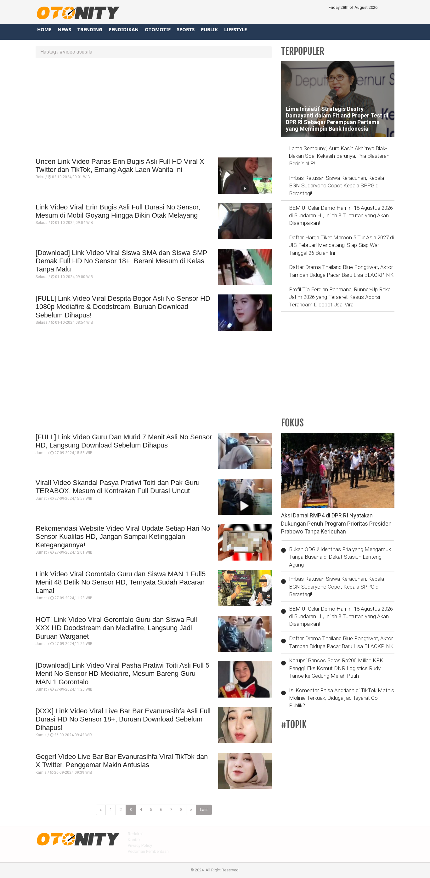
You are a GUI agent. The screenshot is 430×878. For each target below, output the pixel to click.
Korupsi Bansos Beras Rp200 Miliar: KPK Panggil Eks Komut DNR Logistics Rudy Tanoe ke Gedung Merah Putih (336, 668)
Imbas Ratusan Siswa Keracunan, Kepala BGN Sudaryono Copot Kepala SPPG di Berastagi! (336, 186)
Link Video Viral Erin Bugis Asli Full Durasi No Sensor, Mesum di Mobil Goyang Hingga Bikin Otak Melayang (118, 211)
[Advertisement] (154, 109)
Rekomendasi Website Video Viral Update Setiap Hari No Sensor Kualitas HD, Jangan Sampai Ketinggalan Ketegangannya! (123, 536)
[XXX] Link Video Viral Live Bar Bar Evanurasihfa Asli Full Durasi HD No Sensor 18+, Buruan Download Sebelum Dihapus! (123, 719)
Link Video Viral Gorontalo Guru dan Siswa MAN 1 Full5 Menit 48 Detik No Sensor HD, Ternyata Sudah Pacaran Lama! (121, 582)
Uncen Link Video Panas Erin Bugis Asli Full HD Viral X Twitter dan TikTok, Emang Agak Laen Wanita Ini (120, 165)
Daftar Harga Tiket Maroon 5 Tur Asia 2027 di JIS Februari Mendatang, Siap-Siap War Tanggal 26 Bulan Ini (341, 245)
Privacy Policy (140, 845)
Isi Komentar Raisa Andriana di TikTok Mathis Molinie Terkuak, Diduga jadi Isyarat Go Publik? (341, 698)
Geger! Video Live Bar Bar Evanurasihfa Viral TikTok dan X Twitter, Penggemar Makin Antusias (122, 761)
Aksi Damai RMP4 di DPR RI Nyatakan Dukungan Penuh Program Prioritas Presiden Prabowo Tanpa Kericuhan (336, 523)
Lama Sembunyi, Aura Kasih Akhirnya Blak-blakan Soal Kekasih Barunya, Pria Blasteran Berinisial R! (339, 156)
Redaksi (135, 833)
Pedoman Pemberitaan (148, 851)
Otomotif (158, 29)
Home (44, 29)
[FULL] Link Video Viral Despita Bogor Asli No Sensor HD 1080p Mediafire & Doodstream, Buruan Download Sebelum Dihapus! (123, 306)
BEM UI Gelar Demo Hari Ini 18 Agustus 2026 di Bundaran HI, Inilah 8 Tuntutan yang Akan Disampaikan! (341, 215)
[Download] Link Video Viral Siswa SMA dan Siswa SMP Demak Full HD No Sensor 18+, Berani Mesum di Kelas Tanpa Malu (121, 261)
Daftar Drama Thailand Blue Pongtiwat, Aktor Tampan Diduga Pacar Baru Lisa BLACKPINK (341, 271)
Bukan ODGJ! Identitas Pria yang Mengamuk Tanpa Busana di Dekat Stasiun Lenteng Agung (340, 557)
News (64, 29)
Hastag (48, 52)
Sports (186, 29)
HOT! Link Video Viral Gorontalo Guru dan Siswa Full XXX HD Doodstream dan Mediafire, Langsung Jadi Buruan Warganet (116, 628)
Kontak (134, 839)
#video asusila (75, 52)
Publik (209, 29)
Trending (89, 29)
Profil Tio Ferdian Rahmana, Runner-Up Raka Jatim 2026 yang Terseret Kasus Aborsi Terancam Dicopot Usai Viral (340, 297)
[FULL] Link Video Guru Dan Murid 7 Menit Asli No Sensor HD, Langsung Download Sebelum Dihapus (124, 441)
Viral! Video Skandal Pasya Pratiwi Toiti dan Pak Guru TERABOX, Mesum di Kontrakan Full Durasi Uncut (118, 487)
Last (204, 809)
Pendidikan (124, 29)
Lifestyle (235, 29)
